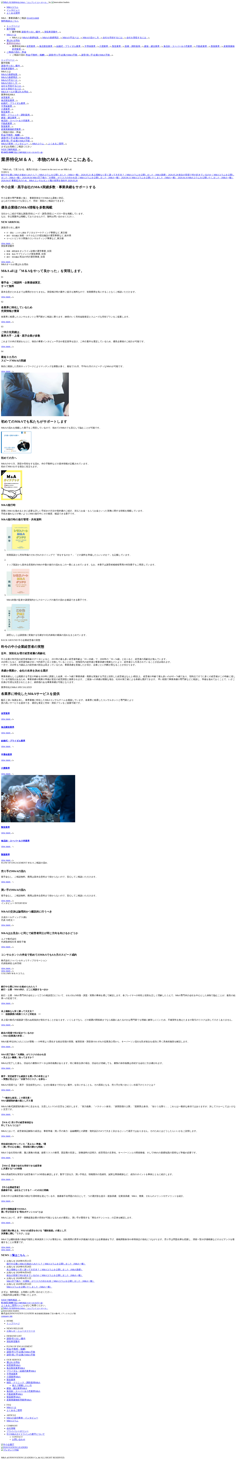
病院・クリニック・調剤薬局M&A (23, 1382)
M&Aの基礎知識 (30, 37)
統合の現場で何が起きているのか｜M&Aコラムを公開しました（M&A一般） (45, 1275)
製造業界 (116, 46)
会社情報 (11, 1428)
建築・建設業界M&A (17, 1388)
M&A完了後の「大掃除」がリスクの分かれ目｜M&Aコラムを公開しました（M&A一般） (51, 1281)
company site (6, 1316)
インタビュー (13, 10)
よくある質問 (13, 13)
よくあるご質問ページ (12, 1305)
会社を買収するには (136, 37)
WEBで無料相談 (9, 149)
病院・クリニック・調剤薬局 (15, 115)
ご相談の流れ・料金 (16, 52)
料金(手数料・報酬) (35, 55)
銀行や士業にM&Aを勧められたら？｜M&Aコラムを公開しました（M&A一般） (46, 1264)
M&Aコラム (12, 7)
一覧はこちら (18, 1255)
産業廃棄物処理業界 (11, 129)
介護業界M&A (14, 1377)
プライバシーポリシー (18, 1431)
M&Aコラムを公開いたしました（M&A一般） (29, 1287)
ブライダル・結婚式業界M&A (21, 1371)
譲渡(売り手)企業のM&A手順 (63, 55)
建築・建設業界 (152, 46)
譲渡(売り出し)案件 (31, 32)
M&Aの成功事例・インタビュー (22, 1418)
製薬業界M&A (14, 1397)
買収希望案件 (51, 32)
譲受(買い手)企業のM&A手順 (95, 55)
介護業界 (104, 46)
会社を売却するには (113, 37)
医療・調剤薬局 (133, 46)
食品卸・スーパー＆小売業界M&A (23, 1391)
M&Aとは (11, 35)
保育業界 (31, 46)
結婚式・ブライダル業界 (68, 46)
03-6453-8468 (33, 18)
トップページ (13, 26)
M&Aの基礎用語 (50, 37)
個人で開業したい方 (22, 1385)
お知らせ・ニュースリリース (21, 1331)
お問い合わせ (18, 1439)
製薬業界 (215, 46)
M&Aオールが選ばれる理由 (15, 92)
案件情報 (11, 29)
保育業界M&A (14, 1365)
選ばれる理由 (13, 40)
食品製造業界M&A (16, 1368)
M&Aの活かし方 (91, 37)
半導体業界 (90, 46)
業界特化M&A (14, 43)
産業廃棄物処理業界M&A (19, 1400)
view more (6, 243)
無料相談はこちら (10, 21)
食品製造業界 (46, 46)
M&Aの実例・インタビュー (15, 144)
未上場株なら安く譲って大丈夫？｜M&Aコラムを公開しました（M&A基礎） (45, 1269)
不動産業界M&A (15, 1394)
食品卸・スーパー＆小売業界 (178, 46)
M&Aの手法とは (71, 37)
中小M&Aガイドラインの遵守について (26, 1434)
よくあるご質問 (56, 144)
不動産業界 (202, 46)
